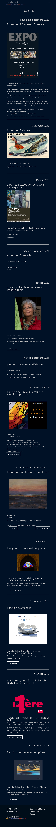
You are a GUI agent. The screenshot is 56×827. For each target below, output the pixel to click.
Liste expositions (13, 454)
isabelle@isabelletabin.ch (12, 811)
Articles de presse (15, 590)
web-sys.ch (33, 825)
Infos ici (13, 528)
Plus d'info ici (13, 663)
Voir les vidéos (13, 349)
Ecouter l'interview (15, 737)
